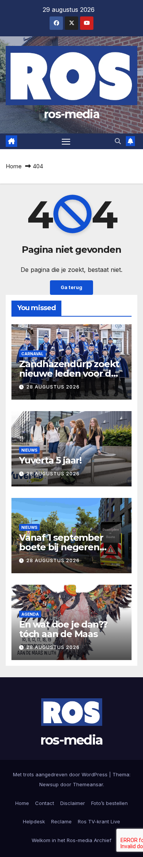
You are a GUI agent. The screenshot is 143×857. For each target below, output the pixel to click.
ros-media (71, 114)
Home (14, 166)
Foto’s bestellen (109, 803)
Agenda (30, 614)
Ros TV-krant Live (99, 821)
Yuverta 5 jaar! (50, 460)
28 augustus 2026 (53, 387)
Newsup (49, 784)
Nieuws (29, 450)
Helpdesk (34, 821)
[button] (118, 141)
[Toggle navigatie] (66, 141)
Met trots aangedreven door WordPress (61, 774)
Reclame (61, 821)
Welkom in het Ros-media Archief (71, 840)
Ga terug (71, 287)
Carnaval (32, 353)
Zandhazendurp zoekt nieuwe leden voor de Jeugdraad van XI (69, 373)
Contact (44, 803)
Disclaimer (72, 803)
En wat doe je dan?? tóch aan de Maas (63, 629)
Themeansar (88, 784)
